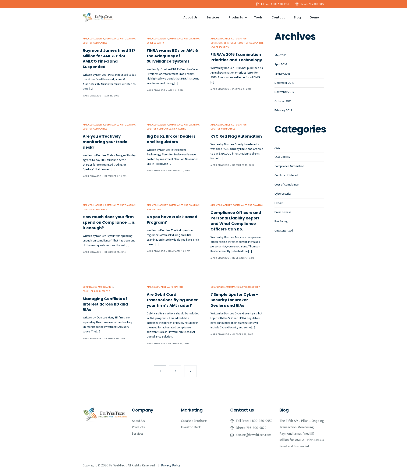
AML (85, 39)
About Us (138, 421)
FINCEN (279, 202)
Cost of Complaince (95, 43)
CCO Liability (96, 39)
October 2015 (283, 101)
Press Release (283, 211)
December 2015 (284, 82)
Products (138, 427)
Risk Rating (179, 129)
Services (138, 434)
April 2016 (281, 64)
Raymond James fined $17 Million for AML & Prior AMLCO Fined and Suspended (301, 440)
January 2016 (282, 73)
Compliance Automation (120, 39)
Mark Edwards (92, 96)
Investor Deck (191, 427)
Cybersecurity (156, 43)
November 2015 (284, 91)
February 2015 (283, 110)
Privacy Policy (170, 465)
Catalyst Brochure (194, 421)
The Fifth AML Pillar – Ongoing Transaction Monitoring (301, 424)
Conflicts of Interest (224, 43)
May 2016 (280, 55)
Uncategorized (284, 230)
